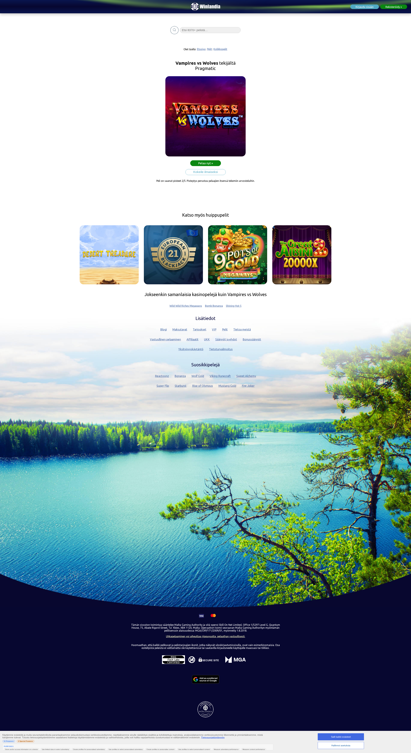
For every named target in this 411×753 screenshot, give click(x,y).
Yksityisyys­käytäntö (190, 349)
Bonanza (180, 376)
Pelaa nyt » (205, 163)
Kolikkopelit (220, 49)
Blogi (163, 329)
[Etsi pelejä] (174, 30)
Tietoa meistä (242, 329)
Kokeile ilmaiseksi (205, 172)
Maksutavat (179, 329)
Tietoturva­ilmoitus (221, 349)
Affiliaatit (192, 339)
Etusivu (201, 49)
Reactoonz (162, 376)
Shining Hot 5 (233, 305)
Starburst (180, 385)
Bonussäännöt (252, 339)
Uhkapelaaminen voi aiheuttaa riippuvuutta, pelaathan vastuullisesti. (205, 636)
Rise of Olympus (202, 385)
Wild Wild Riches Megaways (186, 305)
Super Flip (163, 385)
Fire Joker (248, 385)
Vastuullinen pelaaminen (165, 339)
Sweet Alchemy (246, 376)
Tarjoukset (199, 329)
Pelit (209, 49)
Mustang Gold (227, 385)
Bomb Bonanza (214, 305)
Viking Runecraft (220, 376)
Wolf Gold (198, 376)
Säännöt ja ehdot (226, 339)
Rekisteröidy (392, 6)
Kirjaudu (365, 6)
